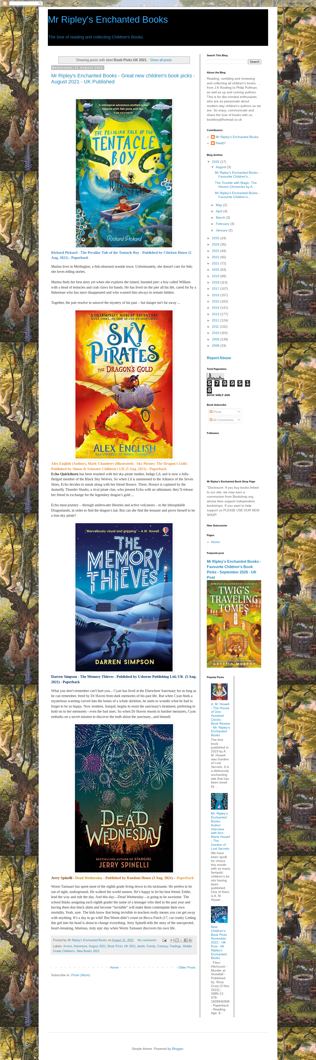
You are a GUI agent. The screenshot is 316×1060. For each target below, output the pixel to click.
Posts (216, 412)
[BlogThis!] (177, 940)
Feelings (175, 946)
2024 (216, 244)
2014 (216, 307)
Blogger (177, 1049)
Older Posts (186, 967)
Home (114, 967)
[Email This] (172, 940)
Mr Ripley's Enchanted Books (108, 19)
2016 (216, 295)
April (219, 211)
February (223, 224)
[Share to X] (181, 940)
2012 (216, 320)
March (221, 217)
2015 (216, 301)
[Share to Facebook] (185, 940)
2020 (216, 269)
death (141, 946)
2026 (216, 162)
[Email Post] (164, 940)
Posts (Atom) (80, 975)
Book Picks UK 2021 (122, 946)
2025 (216, 238)
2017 (216, 288)
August (221, 167)
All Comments (222, 420)
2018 (216, 282)
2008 (216, 345)
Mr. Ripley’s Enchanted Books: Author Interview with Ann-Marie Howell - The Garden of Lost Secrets (220, 831)
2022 (216, 257)
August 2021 (97, 946)
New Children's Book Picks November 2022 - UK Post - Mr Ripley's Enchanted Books (219, 942)
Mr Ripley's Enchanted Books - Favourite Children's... (237, 174)
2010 (216, 333)
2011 (216, 326)
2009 (216, 339)
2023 (216, 251)
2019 (216, 276)
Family (151, 946)
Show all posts (161, 60)
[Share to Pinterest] (190, 940)
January (222, 230)
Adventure (80, 946)
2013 (216, 314)
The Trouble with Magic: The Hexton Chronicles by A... (236, 185)
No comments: (148, 940)
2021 (216, 263)
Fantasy (162, 946)
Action (67, 946)
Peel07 (221, 143)
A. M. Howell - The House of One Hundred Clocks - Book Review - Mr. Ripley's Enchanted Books (220, 719)
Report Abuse (219, 358)
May (219, 205)
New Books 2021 (88, 951)
